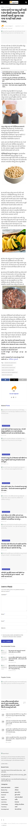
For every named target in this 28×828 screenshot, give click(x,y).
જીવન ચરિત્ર (17, 792)
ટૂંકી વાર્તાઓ (17, 794)
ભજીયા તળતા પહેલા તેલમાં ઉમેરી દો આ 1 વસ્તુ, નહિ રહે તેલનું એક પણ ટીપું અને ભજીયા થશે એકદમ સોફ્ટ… (16, 714)
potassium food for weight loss (9, 372)
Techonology (4, 804)
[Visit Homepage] (14, 2)
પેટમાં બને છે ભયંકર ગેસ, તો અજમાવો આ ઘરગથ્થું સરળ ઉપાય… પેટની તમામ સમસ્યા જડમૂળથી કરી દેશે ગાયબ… (14, 85)
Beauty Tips (4, 790)
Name (3, 614)
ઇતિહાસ (16, 790)
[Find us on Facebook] (1, 820)
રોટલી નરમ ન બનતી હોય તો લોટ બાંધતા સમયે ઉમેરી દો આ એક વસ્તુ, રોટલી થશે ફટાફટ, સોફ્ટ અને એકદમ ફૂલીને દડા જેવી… (16, 722)
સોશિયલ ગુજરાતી (13, 359)
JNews (5, 823)
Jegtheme (4, 825)
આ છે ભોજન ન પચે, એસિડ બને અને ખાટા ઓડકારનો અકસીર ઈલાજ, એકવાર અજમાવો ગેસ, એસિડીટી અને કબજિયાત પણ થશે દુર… (14, 517)
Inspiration (4, 799)
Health (3, 797)
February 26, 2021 (12, 670)
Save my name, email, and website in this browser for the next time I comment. (13, 635)
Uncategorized (8, 7)
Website (3, 628)
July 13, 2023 (4, 492)
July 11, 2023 (4, 578)
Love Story (3, 802)
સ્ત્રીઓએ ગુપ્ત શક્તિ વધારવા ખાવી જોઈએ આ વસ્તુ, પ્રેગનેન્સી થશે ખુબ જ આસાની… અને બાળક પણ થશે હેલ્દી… (12, 575)
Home (2, 7)
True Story (3, 807)
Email (3, 621)
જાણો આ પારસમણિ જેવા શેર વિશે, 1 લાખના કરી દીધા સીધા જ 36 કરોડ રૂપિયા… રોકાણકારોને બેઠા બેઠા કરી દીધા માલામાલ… (16, 738)
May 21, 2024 (4, 521)
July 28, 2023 (11, 654)
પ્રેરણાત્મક (17, 802)
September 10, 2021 (19, 26)
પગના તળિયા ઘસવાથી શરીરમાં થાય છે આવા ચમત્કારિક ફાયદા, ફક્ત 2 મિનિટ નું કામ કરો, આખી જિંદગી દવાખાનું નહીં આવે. (10, 704)
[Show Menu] (2, 2)
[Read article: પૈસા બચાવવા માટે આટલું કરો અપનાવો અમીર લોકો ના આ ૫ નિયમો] (4, 652)
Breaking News (5, 792)
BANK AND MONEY (5, 787)
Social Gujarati (9, 26)
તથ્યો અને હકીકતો (19, 797)
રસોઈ (16, 807)
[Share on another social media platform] (23, 379)
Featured (3, 794)
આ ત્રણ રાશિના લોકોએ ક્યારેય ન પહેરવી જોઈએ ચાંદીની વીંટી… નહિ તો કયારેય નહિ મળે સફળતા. (18, 658)
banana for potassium (10, 362)
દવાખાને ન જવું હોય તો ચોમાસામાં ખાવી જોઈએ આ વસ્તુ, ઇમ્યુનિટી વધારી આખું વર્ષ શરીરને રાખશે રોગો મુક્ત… (14, 79)
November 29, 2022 (12, 662)
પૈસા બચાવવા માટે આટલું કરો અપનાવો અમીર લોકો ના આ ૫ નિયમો (17, 651)
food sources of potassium (8, 367)
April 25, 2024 (4, 550)
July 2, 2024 (4, 435)
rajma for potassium (7, 374)
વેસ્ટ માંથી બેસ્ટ (18, 809)
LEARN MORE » (4, 763)
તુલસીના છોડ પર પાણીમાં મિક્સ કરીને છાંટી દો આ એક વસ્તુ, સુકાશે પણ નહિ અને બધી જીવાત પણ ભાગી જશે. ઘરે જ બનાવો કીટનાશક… (16, 730)
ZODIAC (17, 787)
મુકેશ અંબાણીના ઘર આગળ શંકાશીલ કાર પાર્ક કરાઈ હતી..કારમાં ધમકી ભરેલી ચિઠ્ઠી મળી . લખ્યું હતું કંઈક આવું (17, 667)
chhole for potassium (7, 365)
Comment (4, 594)
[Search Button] (26, 2)
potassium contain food (8, 370)
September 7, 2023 (5, 464)
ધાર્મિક (16, 799)
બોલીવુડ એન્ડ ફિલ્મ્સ (19, 804)
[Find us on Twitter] (3, 820)
